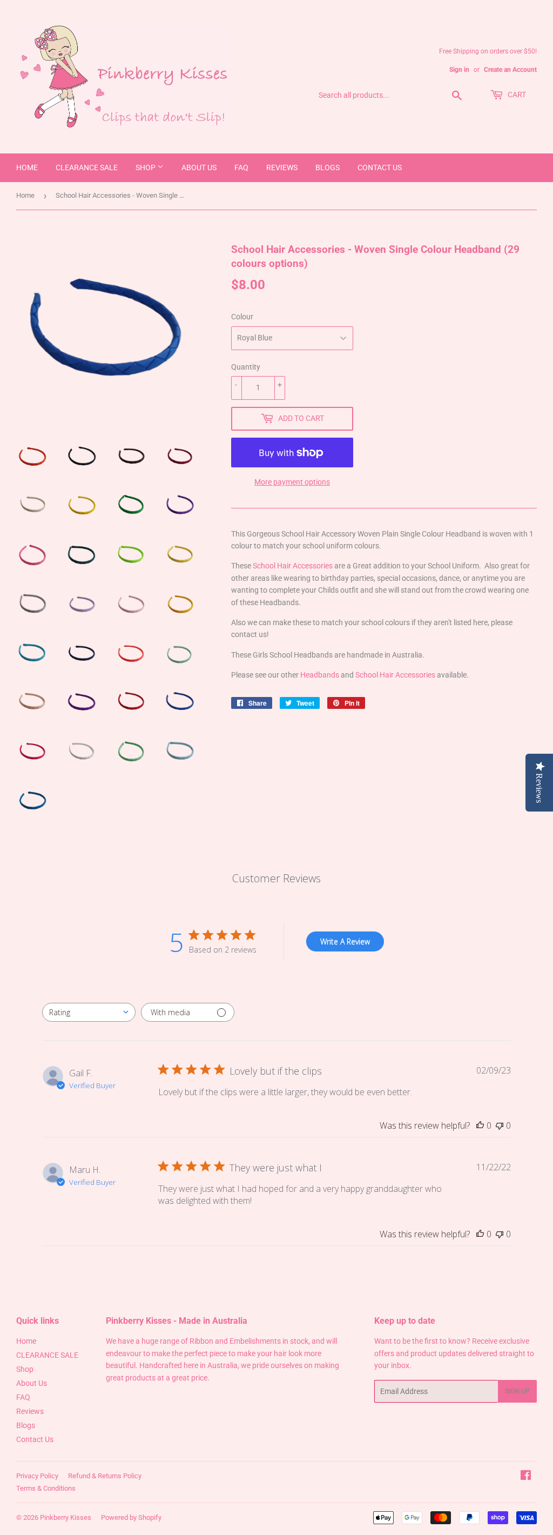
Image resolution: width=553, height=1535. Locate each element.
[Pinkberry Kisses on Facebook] (525, 1476)
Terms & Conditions (46, 1488)
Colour (242, 316)
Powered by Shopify (131, 1517)
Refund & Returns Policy (104, 1476)
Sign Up (517, 1391)
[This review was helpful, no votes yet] (480, 1125)
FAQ (241, 167)
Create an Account (510, 69)
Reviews (282, 167)
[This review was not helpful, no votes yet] (499, 1125)
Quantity (245, 367)
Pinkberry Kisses (65, 1517)
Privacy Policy (37, 1476)
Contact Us (380, 167)
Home (27, 167)
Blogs (327, 167)
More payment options (292, 482)
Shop (146, 167)
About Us (199, 167)
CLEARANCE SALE (87, 167)
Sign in (459, 69)
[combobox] (89, 1012)
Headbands (320, 675)
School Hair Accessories (293, 565)
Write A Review (345, 941)
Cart (516, 94)
